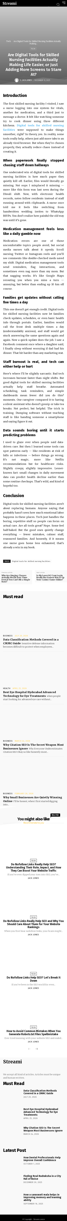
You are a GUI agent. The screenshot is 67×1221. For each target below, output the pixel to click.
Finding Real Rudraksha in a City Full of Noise (42, 1177)
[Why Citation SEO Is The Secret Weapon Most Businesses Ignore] (33, 722)
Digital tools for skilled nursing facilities (31, 561)
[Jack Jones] (17, 80)
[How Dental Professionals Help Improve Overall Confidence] (12, 1163)
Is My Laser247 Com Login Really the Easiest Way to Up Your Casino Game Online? (50, 577)
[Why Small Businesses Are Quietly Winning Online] (33, 775)
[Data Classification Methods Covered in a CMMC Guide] (33, 617)
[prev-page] (29, 1049)
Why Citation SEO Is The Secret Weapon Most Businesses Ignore (43, 1129)
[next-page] (37, 1049)
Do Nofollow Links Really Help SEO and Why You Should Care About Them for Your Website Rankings (33, 924)
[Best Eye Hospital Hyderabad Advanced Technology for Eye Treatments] (33, 670)
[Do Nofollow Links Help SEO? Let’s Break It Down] (33, 957)
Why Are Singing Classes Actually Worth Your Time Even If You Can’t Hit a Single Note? (16, 578)
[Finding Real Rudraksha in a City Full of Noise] (12, 1181)
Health (6, 688)
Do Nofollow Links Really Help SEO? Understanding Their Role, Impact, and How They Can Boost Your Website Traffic (33, 867)
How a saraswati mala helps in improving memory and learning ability (42, 1197)
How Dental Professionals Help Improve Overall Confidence (42, 1159)
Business (8, 636)
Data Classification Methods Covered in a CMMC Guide (40, 1092)
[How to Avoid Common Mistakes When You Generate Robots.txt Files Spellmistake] (33, 1010)
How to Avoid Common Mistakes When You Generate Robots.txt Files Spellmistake (34, 1032)
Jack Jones (27, 80)
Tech (8, 41)
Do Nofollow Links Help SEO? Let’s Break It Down (33, 979)
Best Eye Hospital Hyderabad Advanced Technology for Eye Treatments (41, 1112)
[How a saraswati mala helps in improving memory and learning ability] (12, 1200)
